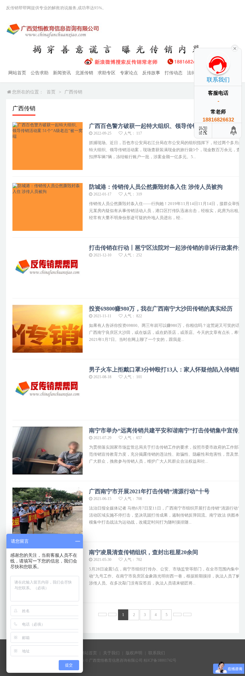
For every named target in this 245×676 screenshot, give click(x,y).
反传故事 (151, 72)
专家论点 (129, 72)
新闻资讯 (62, 72)
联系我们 (156, 652)
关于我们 (111, 652)
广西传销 (73, 92)
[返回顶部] (234, 130)
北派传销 (84, 72)
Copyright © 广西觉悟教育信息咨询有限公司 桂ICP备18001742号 (122, 660)
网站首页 (17, 72)
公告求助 (39, 72)
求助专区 (106, 72)
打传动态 (173, 72)
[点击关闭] (235, 48)
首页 (51, 92)
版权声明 (134, 652)
